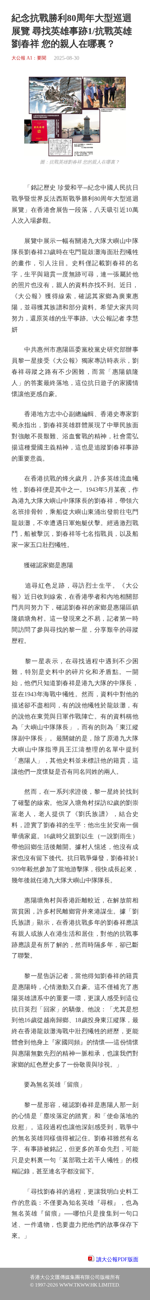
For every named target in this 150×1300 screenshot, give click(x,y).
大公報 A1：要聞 (29, 58)
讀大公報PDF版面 (117, 1259)
